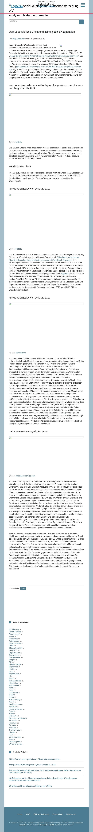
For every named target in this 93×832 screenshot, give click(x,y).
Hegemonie (13, 667)
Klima (11, 678)
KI (10, 676)
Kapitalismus (14, 674)
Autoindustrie (14, 641)
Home (20, 814)
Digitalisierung (14, 653)
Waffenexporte (14, 742)
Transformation (15, 730)
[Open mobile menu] (82, 4)
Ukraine (12, 732)
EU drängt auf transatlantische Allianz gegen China (30, 786)
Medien (12, 695)
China (23, 588)
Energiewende (14, 657)
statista (19, 142)
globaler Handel (15, 664)
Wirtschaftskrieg (15, 744)
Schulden (12, 728)
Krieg (11, 688)
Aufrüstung (13, 639)
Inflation (12, 669)
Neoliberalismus (15, 704)
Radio (11, 713)
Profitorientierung (15, 709)
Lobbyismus (14, 692)
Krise (11, 690)
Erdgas (12, 660)
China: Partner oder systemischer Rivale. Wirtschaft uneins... (34, 759)
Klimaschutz (14, 683)
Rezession (13, 720)
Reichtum (13, 716)
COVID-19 (13, 650)
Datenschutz (58, 814)
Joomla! (22, 825)
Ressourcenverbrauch (18, 718)
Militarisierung (14, 699)
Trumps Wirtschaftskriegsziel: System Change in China (32, 765)
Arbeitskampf (14, 634)
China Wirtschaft (15, 648)
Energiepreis (14, 655)
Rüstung (12, 725)
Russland (12, 723)
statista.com (21, 353)
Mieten (11, 697)
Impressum (70, 814)
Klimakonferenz (15, 681)
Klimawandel (14, 685)
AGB (28, 814)
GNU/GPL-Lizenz (47, 825)
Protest (12, 711)
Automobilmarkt (15, 643)
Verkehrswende (15, 737)
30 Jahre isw (14, 629)
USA (11, 734)
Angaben (65, 274)
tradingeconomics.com (25, 476)
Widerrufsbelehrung (41, 814)
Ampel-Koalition (15, 632)
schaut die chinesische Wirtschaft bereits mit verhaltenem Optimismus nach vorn (44, 56)
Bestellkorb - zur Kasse (46, 6)
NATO (11, 702)
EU (10, 662)
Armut (11, 636)
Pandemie (13, 706)
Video (11, 739)
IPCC (11, 671)
